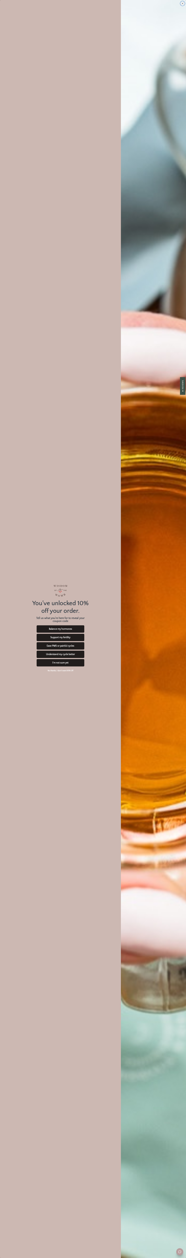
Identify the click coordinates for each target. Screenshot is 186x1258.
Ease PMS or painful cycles (60, 646)
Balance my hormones (60, 629)
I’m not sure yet (60, 662)
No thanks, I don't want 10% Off (60, 671)
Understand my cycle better (60, 654)
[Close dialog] (182, 3)
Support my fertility (60, 637)
